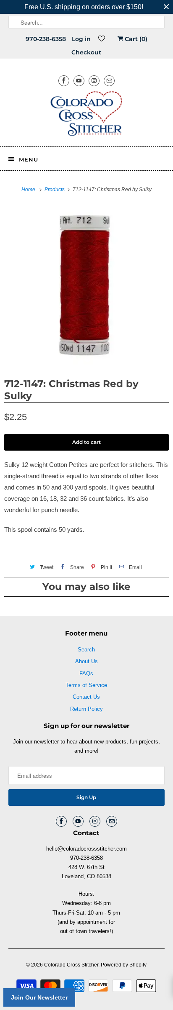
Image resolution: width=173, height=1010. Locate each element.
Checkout (86, 52)
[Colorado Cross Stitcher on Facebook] (63, 80)
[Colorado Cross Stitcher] (86, 115)
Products (55, 189)
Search (86, 649)
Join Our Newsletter (39, 997)
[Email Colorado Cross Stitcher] (109, 80)
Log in (81, 39)
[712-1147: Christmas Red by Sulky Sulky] (86, 285)
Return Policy (86, 709)
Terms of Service (86, 685)
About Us (86, 661)
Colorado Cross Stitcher (71, 965)
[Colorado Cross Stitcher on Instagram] (94, 80)
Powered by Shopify (124, 965)
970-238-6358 (46, 39)
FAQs (86, 673)
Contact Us (86, 697)
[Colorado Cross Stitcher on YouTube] (78, 80)
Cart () (135, 39)
